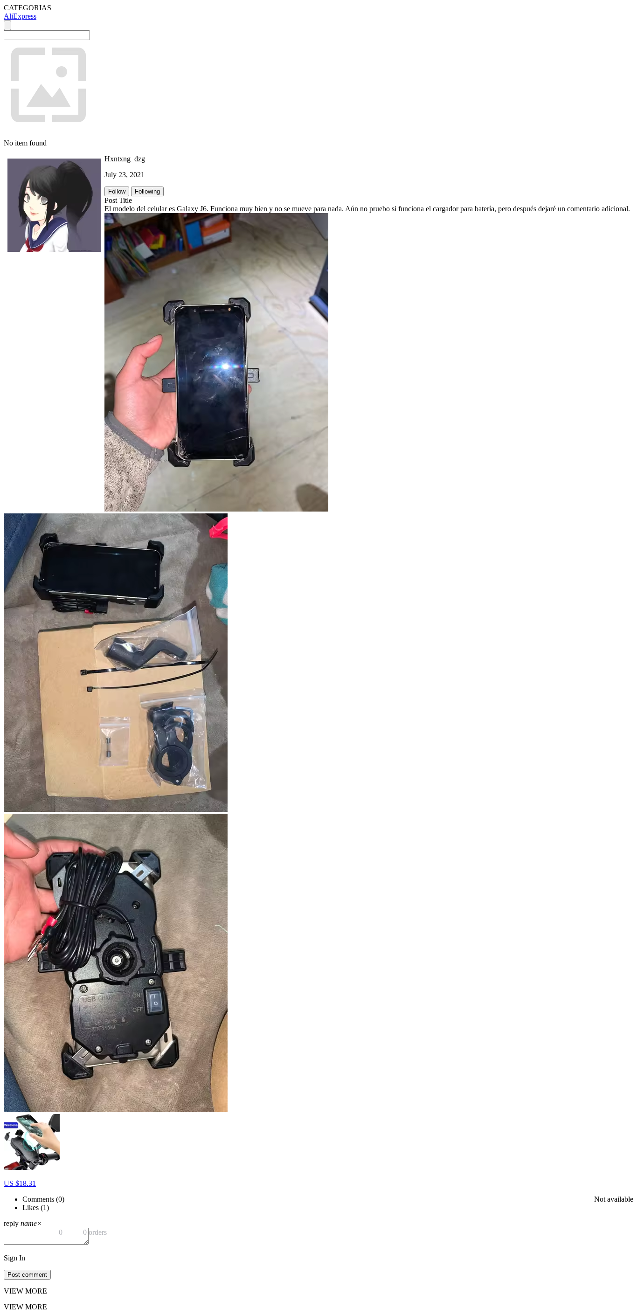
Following (147, 191)
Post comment (27, 1274)
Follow (116, 191)
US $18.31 (20, 1183)
